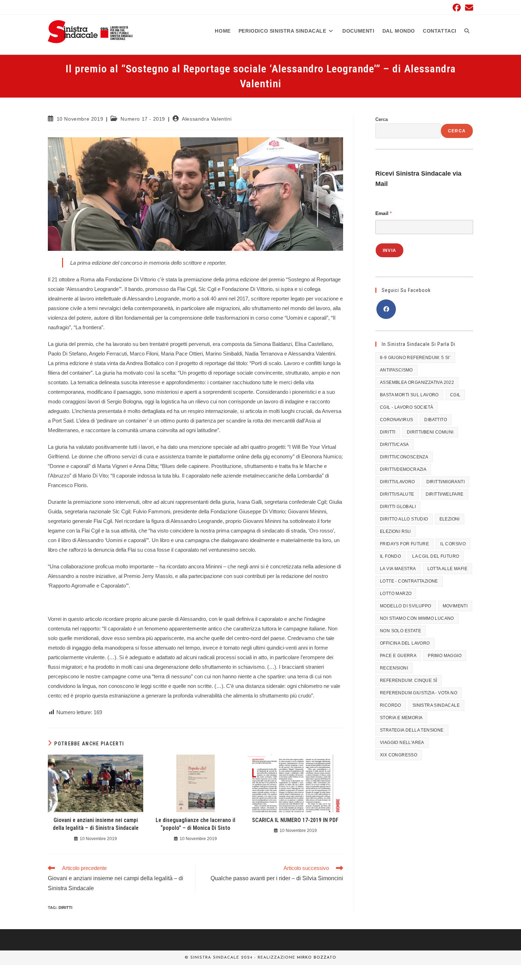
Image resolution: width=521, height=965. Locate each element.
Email (383, 213)
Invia (389, 250)
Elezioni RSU (395, 531)
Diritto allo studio (404, 519)
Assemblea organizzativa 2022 (417, 382)
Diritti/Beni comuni (430, 432)
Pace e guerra (398, 655)
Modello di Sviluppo (405, 605)
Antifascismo (396, 370)
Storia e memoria (401, 717)
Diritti (65, 907)
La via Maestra (398, 568)
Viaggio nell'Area (402, 742)
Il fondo (390, 556)
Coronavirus (396, 419)
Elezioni (449, 519)
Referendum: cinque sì (408, 680)
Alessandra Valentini (206, 119)
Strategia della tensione (412, 730)
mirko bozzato (316, 958)
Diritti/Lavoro (397, 481)
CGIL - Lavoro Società (406, 407)
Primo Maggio (444, 655)
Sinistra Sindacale (436, 705)
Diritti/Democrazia (403, 469)
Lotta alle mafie (447, 568)
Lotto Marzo (395, 593)
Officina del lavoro (405, 643)
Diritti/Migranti (445, 481)
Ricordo (390, 705)
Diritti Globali (398, 506)
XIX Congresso (398, 754)
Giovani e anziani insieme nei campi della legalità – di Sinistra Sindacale (96, 824)
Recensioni (394, 668)
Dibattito (435, 419)
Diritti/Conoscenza (404, 456)
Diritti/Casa (394, 444)
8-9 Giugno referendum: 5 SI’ (415, 357)
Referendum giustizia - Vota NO (418, 692)
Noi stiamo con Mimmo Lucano (417, 618)
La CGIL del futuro (435, 556)
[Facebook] (386, 309)
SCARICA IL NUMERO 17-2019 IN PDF (295, 820)
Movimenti (455, 605)
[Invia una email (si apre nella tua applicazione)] (468, 8)
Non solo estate (400, 630)
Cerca (381, 119)
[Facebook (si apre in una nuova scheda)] (456, 8)
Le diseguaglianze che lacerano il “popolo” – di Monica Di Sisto (195, 824)
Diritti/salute (397, 494)
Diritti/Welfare (445, 494)
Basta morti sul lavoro (409, 394)
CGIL (455, 394)
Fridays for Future (404, 543)
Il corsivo (453, 543)
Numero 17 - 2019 (143, 119)
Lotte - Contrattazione (409, 581)
